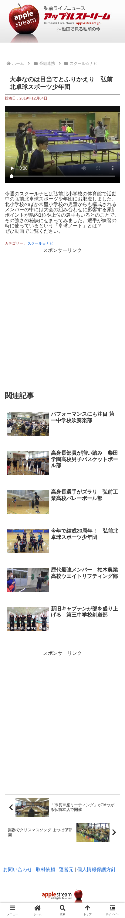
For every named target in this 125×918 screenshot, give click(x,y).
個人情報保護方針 (96, 869)
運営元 (66, 869)
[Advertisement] (62, 317)
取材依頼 (45, 869)
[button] (112, 732)
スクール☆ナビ (40, 243)
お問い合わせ (17, 869)
